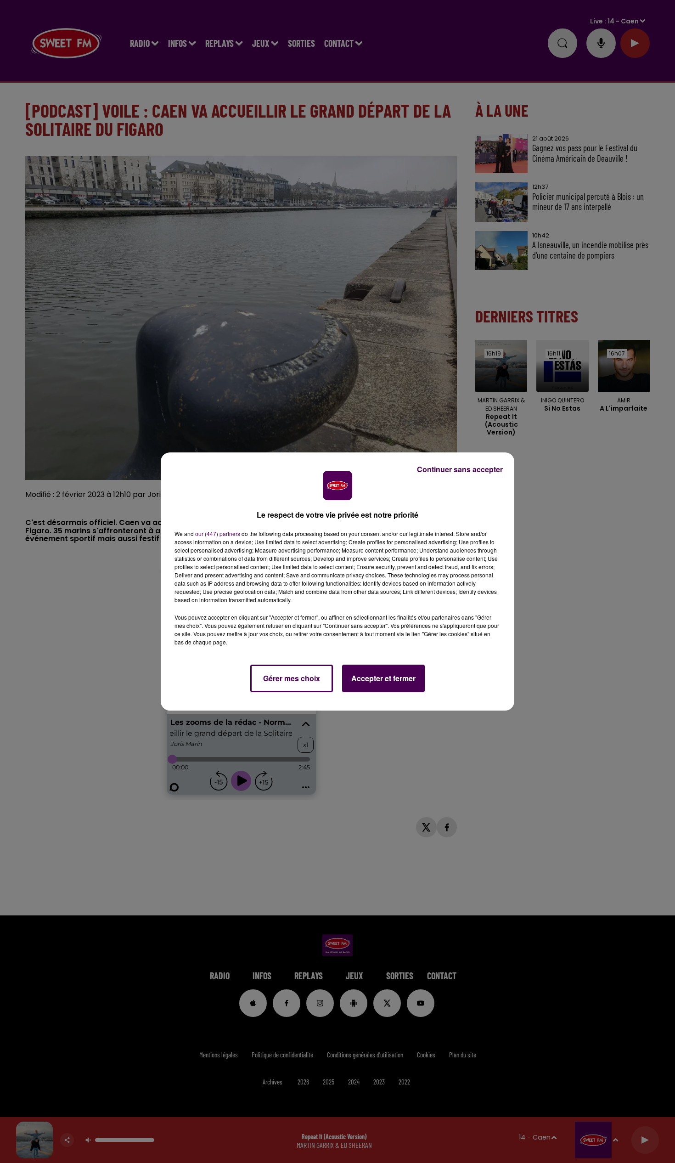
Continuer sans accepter (460, 469)
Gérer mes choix (291, 678)
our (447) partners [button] (217, 533)
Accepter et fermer (383, 678)
